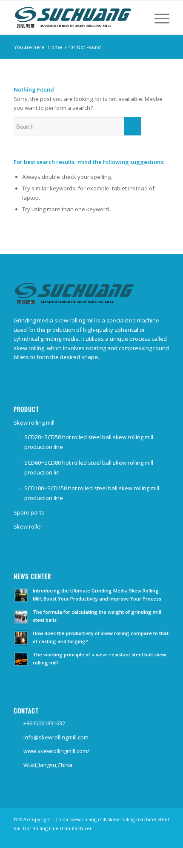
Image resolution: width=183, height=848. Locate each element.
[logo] (76, 17)
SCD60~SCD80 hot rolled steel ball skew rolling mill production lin (88, 467)
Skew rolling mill (34, 422)
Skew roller (28, 526)
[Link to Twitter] (150, 837)
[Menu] (157, 17)
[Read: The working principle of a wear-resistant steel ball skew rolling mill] (21, 659)
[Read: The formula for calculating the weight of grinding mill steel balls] (21, 616)
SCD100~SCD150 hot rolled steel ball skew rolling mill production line (91, 493)
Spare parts (29, 512)
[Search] (137, 17)
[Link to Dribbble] (163, 837)
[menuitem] (137, 17)
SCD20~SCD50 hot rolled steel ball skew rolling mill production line (88, 442)
